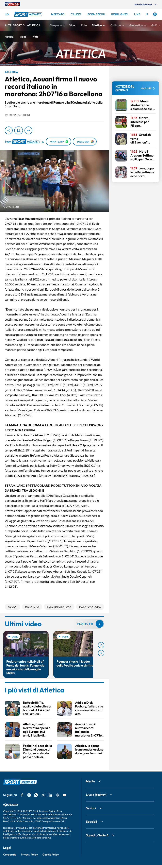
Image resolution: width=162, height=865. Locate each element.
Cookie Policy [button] (50, 854)
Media (90, 781)
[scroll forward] (101, 653)
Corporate (9, 854)
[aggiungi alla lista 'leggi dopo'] (18, 130)
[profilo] (155, 14)
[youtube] (65, 795)
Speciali (91, 821)
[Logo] (28, 14)
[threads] (57, 795)
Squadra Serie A (97, 835)
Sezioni (91, 808)
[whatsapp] (36, 795)
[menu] (7, 14)
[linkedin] (50, 795)
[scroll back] (101, 645)
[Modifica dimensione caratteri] (28, 130)
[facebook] (22, 795)
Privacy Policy (29, 854)
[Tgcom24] (12, 4)
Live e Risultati (96, 795)
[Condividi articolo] (9, 130)
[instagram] (29, 795)
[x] (43, 795)
